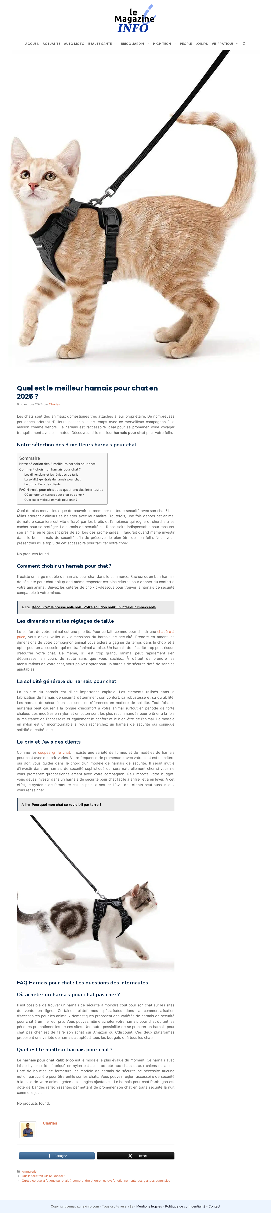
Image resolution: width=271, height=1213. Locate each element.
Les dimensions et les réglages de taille (51, 474)
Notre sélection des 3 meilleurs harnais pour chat (57, 464)
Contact (214, 1206)
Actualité (51, 43)
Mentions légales (149, 1206)
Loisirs (202, 43)
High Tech (162, 43)
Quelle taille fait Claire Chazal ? (43, 1176)
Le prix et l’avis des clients (42, 484)
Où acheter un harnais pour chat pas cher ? (54, 494)
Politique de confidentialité (185, 1206)
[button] (244, 43)
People (186, 43)
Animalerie (29, 1171)
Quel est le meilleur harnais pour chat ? (50, 499)
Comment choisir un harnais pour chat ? (50, 469)
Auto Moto (74, 43)
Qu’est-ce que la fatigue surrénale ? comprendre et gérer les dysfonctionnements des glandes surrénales (96, 1180)
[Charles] (27, 1137)
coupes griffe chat (54, 752)
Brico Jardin (132, 43)
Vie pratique (223, 43)
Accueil (32, 43)
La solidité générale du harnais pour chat (52, 479)
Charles (50, 1123)
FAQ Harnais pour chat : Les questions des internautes (61, 490)
